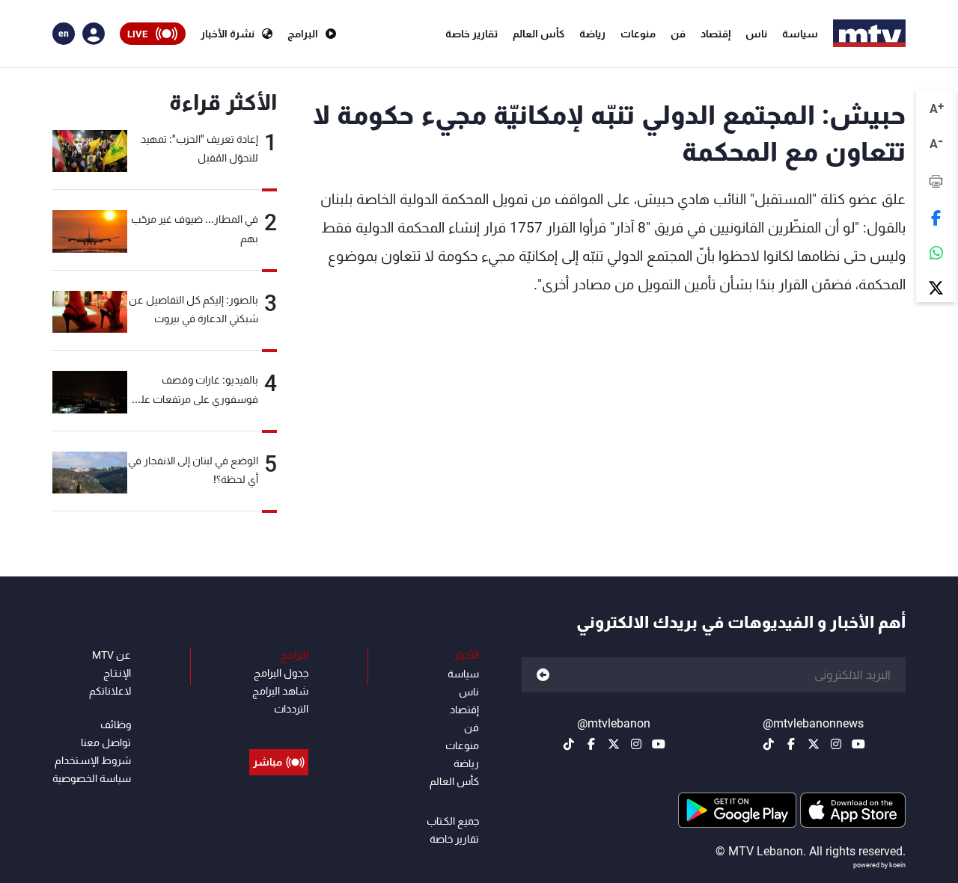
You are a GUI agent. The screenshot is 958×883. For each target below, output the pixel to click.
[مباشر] (278, 728)
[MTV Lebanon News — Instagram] (836, 744)
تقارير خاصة (471, 34)
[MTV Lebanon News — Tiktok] (768, 744)
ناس (756, 34)
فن (678, 34)
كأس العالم (538, 34)
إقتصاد (715, 34)
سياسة (800, 34)
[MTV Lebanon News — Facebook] (791, 744)
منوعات (638, 34)
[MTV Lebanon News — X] (813, 744)
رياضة (592, 34)
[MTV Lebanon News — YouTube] (858, 744)
